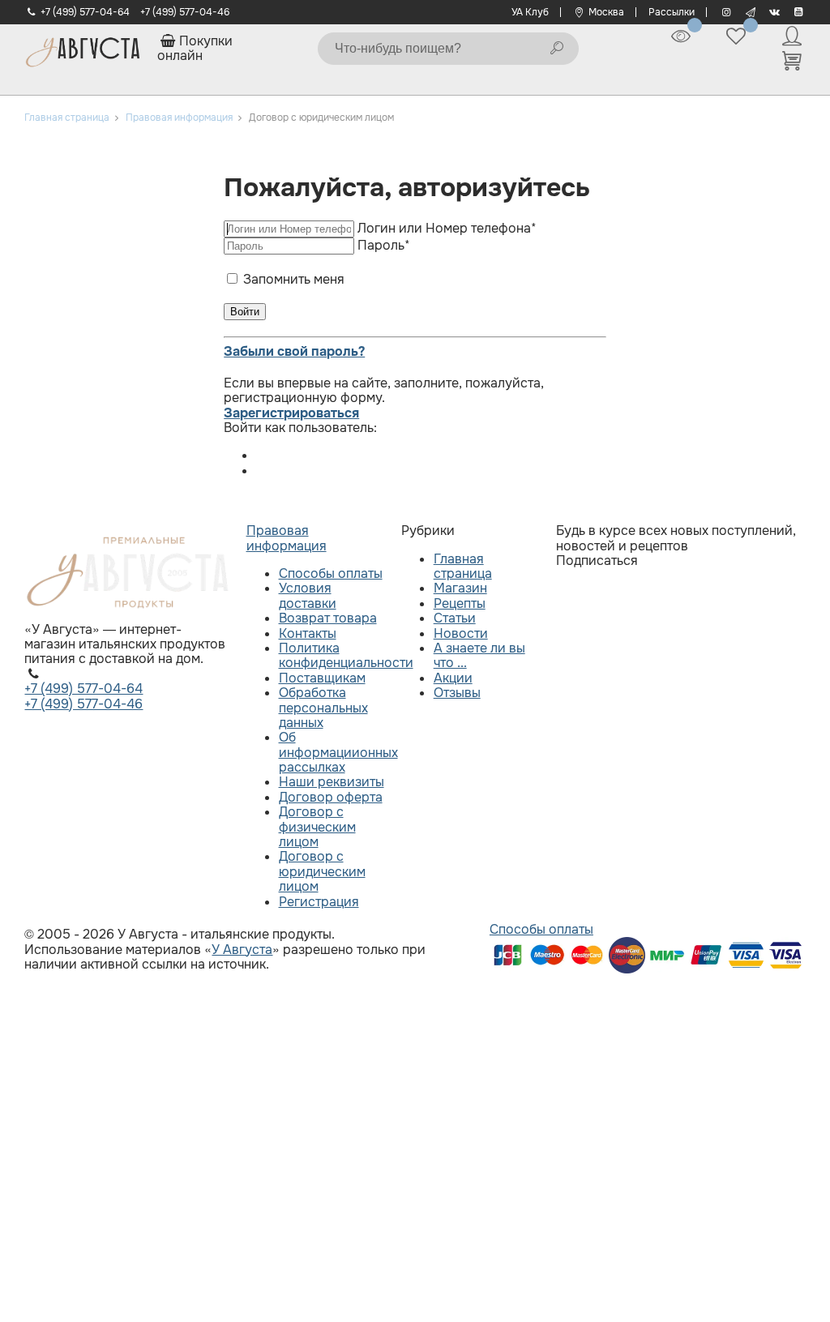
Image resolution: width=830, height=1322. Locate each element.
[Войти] (792, 36)
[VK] (774, 12)
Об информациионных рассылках (338, 752)
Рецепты (460, 603)
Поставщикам (322, 678)
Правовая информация (286, 538)
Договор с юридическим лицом (322, 871)
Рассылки (671, 12)
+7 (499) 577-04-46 (184, 12)
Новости (461, 633)
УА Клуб (530, 12)
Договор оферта (331, 797)
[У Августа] (82, 49)
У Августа (242, 949)
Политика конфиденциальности (346, 655)
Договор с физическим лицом (317, 826)
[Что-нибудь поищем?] (557, 48)
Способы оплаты (331, 573)
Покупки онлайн (194, 48)
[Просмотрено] (681, 36)
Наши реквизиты (331, 781)
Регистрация (319, 901)
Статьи (455, 618)
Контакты (307, 633)
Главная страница (463, 566)
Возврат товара (328, 618)
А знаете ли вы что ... (479, 655)
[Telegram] (750, 12)
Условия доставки (307, 595)
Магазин (460, 588)
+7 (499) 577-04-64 (85, 12)
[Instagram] (726, 12)
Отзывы (457, 692)
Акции (453, 678)
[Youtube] (799, 12)
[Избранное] (736, 36)
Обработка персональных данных (323, 707)
